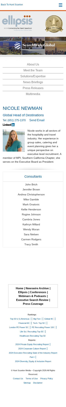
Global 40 (48, 319)
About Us (33, 64)
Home (19, 288)
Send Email (37, 120)
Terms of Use (32, 378)
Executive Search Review (32, 299)
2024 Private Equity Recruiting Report (32, 344)
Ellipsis (22, 292)
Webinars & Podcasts (32, 296)
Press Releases (33, 88)
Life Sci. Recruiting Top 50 (31, 331)
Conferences (38, 292)
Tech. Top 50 (39, 323)
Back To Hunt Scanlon (12, 4)
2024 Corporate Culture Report (32, 348)
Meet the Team (33, 70)
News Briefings (33, 82)
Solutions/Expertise (33, 76)
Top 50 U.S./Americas (20, 319)
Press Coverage (33, 303)
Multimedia (33, 94)
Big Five (37, 319)
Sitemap (27, 383)
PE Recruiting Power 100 (43, 327)
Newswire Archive (37, 288)
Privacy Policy (46, 378)
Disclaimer (38, 383)
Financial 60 (24, 323)
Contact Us (18, 378)
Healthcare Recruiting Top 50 (32, 336)
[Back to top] (59, 390)
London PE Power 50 (18, 327)
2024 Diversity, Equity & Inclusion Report (33, 361)
